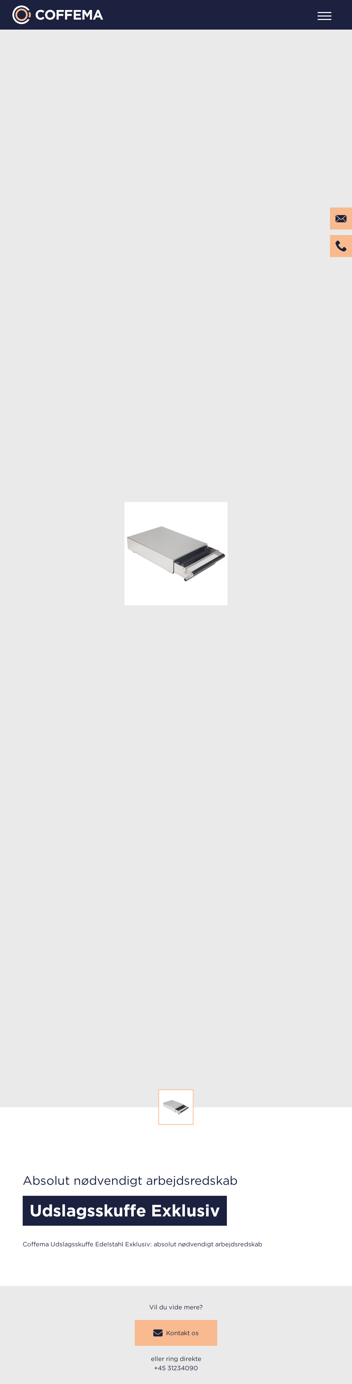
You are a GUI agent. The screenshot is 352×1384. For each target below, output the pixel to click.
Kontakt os (182, 1333)
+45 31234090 (176, 1368)
